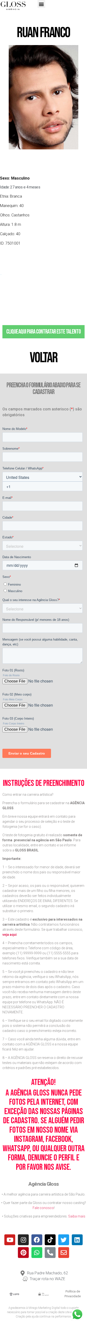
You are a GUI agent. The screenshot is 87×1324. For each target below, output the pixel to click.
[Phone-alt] (50, 1252)
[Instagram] (23, 1239)
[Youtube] (9, 1239)
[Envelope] (63, 1252)
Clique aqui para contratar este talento (43, 331)
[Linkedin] (77, 1239)
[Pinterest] (23, 1252)
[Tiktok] (50, 1239)
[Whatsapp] (36, 1252)
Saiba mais (76, 1216)
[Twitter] (63, 1239)
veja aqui (9, 934)
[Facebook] (36, 1239)
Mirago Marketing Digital (44, 1308)
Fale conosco (43, 1208)
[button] (41, 4)
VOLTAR (43, 358)
